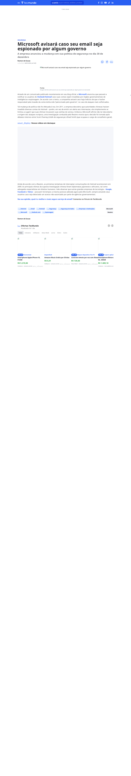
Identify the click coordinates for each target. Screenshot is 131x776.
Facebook (22, 192)
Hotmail (48, 97)
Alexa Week (45, 233)
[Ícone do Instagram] (102, 3)
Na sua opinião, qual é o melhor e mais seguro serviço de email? (45, 199)
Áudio (65, 233)
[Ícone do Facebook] (98, 3)
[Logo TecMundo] (28, 3)
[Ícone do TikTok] (109, 3)
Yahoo (30, 192)
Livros (53, 233)
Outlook (40, 97)
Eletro (59, 233)
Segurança (22, 40)
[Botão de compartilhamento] (102, 62)
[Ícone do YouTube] (105, 3)
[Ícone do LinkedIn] (112, 3)
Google (109, 189)
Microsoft (83, 94)
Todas (20, 233)
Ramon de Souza (24, 61)
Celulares (28, 233)
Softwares (36, 233)
